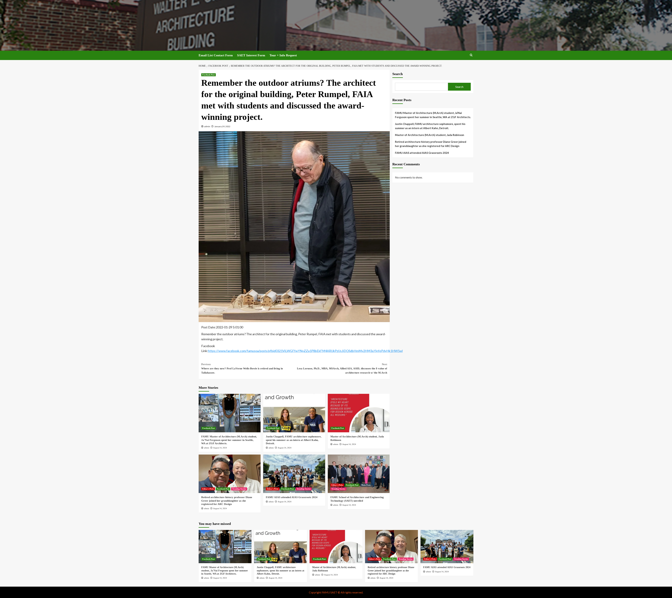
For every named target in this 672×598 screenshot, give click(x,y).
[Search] (471, 55)
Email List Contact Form (216, 55)
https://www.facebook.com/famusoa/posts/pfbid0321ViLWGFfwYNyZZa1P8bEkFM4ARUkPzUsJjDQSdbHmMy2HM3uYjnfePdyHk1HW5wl (305, 351)
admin (207, 126)
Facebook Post (208, 75)
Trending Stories (239, 489)
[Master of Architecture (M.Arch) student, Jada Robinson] (359, 413)
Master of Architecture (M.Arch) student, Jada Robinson (429, 134)
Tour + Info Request (283, 55)
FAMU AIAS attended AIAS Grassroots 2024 (291, 497)
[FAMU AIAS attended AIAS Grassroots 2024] (294, 474)
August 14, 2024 (220, 448)
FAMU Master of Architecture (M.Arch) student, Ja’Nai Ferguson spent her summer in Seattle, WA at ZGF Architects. (229, 440)
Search (397, 74)
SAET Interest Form (251, 55)
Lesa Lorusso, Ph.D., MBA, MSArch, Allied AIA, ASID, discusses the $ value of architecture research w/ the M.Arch (342, 368)
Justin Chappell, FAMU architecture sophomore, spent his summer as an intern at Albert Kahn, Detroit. (293, 440)
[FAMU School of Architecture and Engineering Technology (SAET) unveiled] (359, 474)
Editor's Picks (208, 489)
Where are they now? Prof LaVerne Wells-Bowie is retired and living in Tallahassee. (242, 368)
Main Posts (366, 485)
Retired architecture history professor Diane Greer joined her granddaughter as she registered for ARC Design (226, 500)
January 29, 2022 (222, 126)
